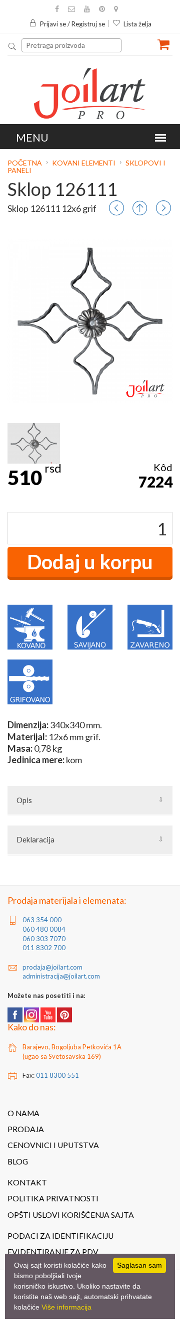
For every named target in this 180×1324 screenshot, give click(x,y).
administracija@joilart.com (61, 976)
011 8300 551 (57, 1075)
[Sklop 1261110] (34, 443)
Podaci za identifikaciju (61, 1235)
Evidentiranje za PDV (53, 1251)
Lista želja (138, 24)
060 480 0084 (44, 929)
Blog (18, 1161)
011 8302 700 (44, 948)
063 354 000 (42, 920)
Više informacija (67, 1307)
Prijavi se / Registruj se (72, 24)
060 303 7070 (44, 939)
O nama (24, 1113)
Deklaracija (35, 839)
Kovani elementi (84, 163)
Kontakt (27, 1182)
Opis (24, 800)
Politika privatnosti (53, 1198)
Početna (26, 163)
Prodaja (26, 1129)
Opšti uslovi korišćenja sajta (71, 1214)
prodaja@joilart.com (52, 967)
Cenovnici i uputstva (53, 1145)
